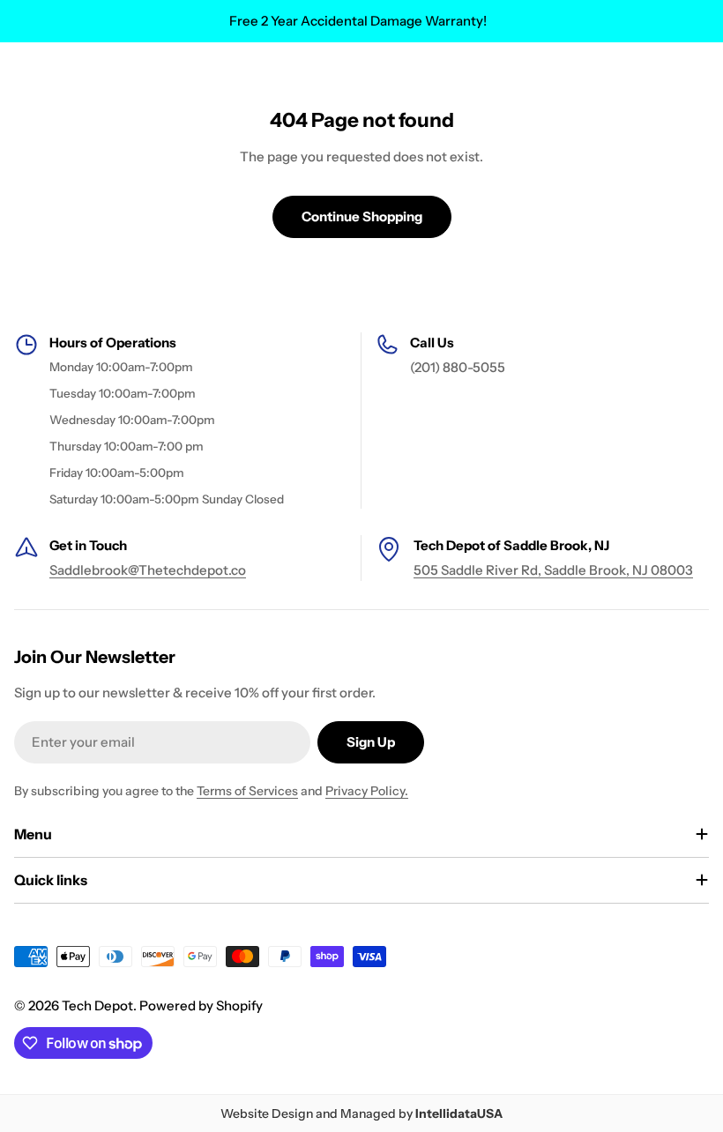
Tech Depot (97, 1005)
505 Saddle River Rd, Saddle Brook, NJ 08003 (553, 570)
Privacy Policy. (366, 791)
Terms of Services (247, 791)
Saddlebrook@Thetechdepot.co (147, 570)
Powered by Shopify (201, 1005)
